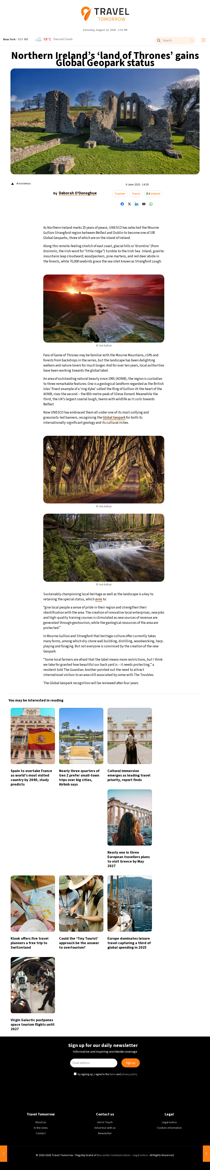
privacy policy (130, 620)
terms (113, 620)
